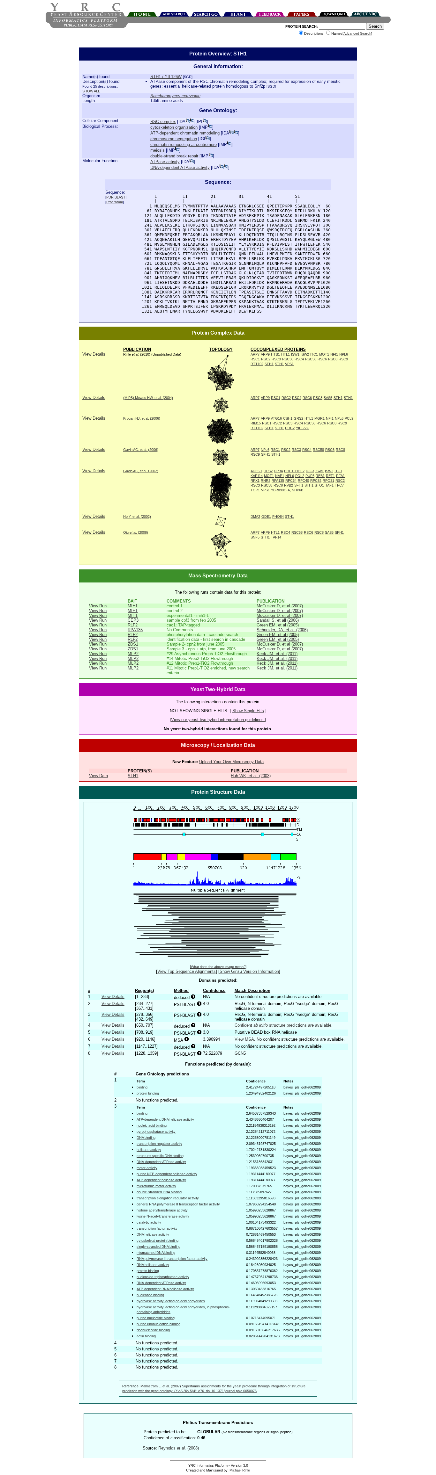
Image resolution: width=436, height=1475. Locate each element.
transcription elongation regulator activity (168, 1198)
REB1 (320, 476)
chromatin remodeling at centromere (183, 144)
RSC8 (332, 359)
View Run (98, 606)
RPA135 (278, 480)
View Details (93, 354)
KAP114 (257, 476)
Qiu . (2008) (135, 532)
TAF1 (329, 485)
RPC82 (315, 480)
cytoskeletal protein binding (157, 1240)
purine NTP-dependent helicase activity (167, 1174)
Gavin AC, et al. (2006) (140, 450)
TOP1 (255, 490)
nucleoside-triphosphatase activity (163, 1277)
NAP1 (279, 476)
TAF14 (276, 537)
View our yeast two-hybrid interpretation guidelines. (218, 719)
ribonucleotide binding (153, 1330)
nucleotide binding (150, 1295)
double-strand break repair (174, 156)
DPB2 (268, 471)
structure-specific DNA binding (160, 1156)
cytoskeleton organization (174, 127)
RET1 (330, 476)
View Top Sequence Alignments (186, 971)
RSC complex (163, 121)
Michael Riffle (239, 1470)
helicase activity (149, 1150)
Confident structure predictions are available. (284, 1025)
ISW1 (295, 354)
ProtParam (114, 202)
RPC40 (303, 480)
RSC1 (255, 359)
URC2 (290, 428)
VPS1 (289, 364)
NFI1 (334, 354)
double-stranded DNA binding (159, 1192)
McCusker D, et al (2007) (280, 606)
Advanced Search (357, 33)
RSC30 (287, 359)
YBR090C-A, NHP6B (287, 490)
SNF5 (255, 537)
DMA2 (255, 516)
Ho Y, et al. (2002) (137, 516)
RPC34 (291, 480)
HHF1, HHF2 (294, 471)
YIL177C (302, 428)
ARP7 (255, 354)
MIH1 (133, 606)
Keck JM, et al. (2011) (277, 653)
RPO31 (328, 480)
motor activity (147, 1168)
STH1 (279, 364)
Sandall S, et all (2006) (278, 620)
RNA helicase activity (153, 1265)
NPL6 (343, 354)
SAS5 (328, 398)
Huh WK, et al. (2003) (251, 775)
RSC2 (265, 359)
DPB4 (278, 471)
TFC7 (339, 485)
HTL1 (285, 354)
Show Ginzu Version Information (249, 971)
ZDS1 (133, 644)
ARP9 (265, 354)
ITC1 (314, 354)
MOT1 (324, 354)
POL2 (299, 476)
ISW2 (305, 354)
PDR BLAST (115, 197)
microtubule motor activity (156, 1186)
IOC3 (310, 471)
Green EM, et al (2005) (278, 625)
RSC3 (276, 359)
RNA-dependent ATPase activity (161, 1283)
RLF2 (133, 625)
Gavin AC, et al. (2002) (140, 471)
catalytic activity (149, 1222)
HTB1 (275, 354)
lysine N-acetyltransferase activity (163, 1216)
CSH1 (287, 418)
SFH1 (269, 364)
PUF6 (309, 476)
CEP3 (133, 620)
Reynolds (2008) (178, 1448)
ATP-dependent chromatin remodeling (185, 133)
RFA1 (340, 476)
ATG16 (276, 418)
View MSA (244, 1039)
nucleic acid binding (152, 1125)
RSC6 (322, 359)
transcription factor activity (157, 1228)
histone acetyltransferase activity (162, 1210)
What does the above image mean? (218, 967)
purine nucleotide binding (156, 1318)
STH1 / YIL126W (166, 76)
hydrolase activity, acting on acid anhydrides (171, 1301)
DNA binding (146, 1137)
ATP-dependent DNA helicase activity (165, 1119)
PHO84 (278, 516)
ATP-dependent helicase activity (161, 1180)
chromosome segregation (173, 138)
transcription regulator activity (159, 1144)
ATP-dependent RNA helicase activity (165, 1289)
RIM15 (256, 423)
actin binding (146, 1336)
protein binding (148, 1093)
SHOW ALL (91, 91)
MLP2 (133, 653)
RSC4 (299, 359)
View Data (98, 775)
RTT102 (257, 364)
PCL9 (349, 418)
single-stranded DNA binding (158, 1246)
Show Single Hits (248, 710)
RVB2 (288, 485)
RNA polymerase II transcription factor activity (172, 1259)
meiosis (157, 150)
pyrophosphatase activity (156, 1131)
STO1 (319, 485)
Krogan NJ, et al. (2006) (141, 418)
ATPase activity (165, 161)
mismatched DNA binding (156, 1252)
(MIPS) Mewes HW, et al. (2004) (148, 398)
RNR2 (265, 480)
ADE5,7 (256, 471)
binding (142, 1087)
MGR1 (319, 418)
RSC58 (310, 359)
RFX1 (255, 480)
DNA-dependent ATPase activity (180, 167)
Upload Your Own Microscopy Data (231, 761)
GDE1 (266, 516)
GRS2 (298, 418)
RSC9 (343, 359)
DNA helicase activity (153, 1234)
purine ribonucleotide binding (158, 1324)
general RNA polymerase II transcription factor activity (178, 1204)
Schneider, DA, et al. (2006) (282, 629)
